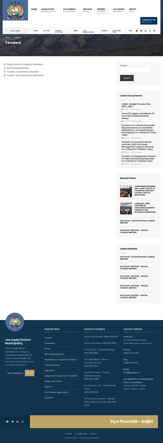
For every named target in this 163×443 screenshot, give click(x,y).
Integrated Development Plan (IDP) (61, 375)
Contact (93, 434)
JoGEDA (104, 31)
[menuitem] (50, 9)
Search (123, 65)
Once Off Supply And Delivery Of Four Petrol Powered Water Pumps (138, 116)
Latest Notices (128, 248)
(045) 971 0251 (131, 362)
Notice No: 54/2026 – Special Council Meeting (134, 277)
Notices (46, 31)
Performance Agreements (56, 392)
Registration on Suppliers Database (61, 359)
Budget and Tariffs (53, 381)
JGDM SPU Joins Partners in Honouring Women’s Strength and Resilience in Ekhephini (144, 207)
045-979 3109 (91, 379)
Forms (35, 31)
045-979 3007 (110, 343)
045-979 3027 (111, 336)
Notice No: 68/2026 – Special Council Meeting (134, 231)
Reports (48, 386)
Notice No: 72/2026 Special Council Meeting (137, 221)
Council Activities (59, 31)
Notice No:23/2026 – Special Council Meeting (134, 296)
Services (87, 10)
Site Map (68, 434)
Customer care (80, 434)
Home (34, 9)
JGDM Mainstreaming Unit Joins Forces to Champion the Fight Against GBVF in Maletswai (145, 190)
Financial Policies (52, 365)
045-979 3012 (91, 366)
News (76, 31)
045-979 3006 (91, 353)
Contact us (148, 21)
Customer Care (116, 31)
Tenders (101, 10)
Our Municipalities (88, 31)
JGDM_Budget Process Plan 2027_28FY (136, 105)
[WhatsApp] (150, 31)
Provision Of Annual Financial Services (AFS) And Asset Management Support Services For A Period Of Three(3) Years (138, 146)
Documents (69, 10)
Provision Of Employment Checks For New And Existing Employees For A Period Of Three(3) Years (139, 159)
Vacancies (119, 10)
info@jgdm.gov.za (131, 372)
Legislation (49, 10)
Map (130, 31)
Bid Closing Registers (54, 354)
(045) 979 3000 (131, 353)
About (132, 10)
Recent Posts (128, 178)
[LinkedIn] (145, 31)
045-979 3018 (91, 392)
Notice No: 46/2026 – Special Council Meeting (134, 286)
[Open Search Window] (154, 31)
